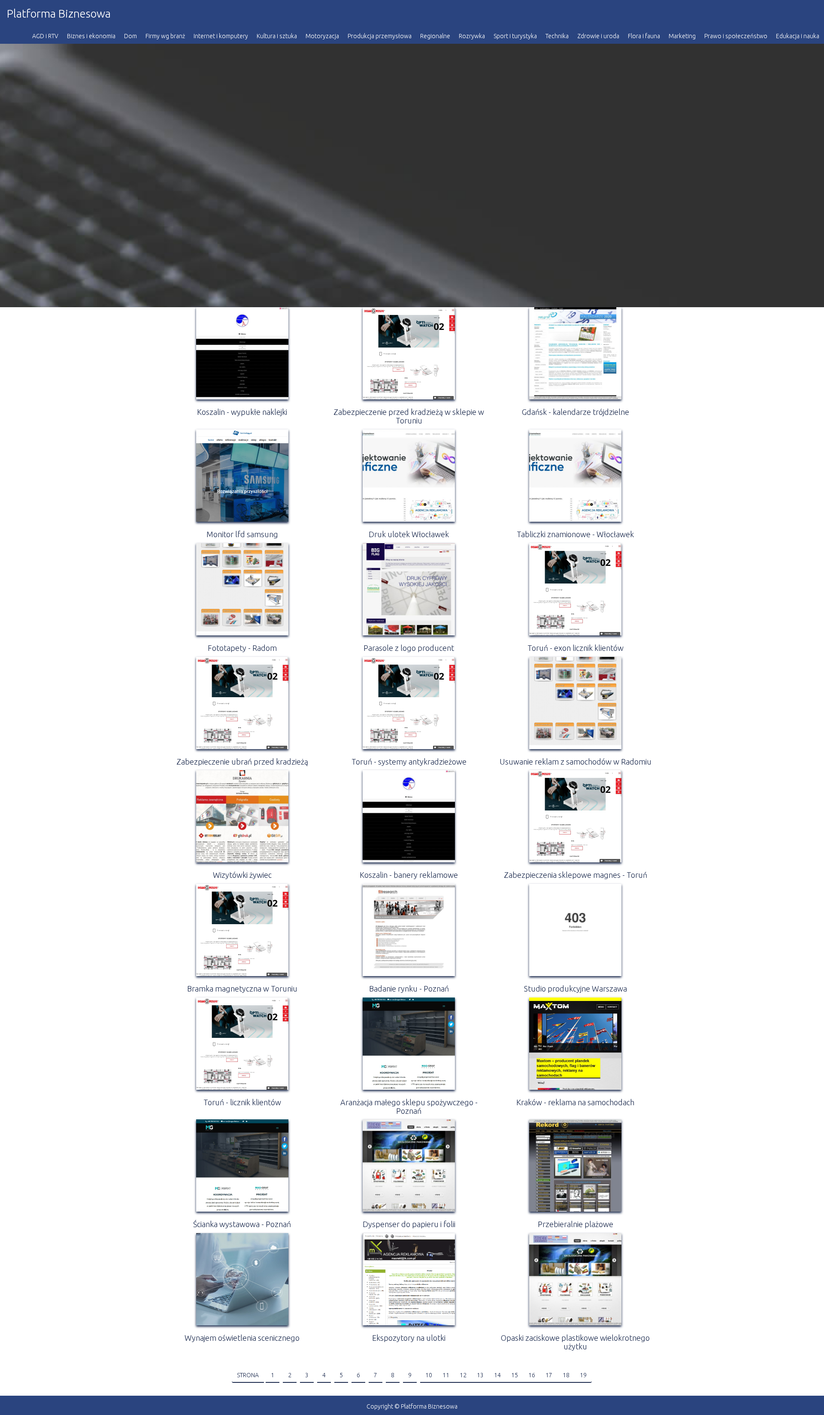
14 (497, 1375)
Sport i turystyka (515, 36)
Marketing (682, 36)
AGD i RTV (45, 36)
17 (548, 1375)
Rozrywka (472, 36)
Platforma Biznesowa (59, 13)
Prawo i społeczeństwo (735, 36)
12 (463, 1375)
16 (531, 1375)
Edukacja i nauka (797, 36)
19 (583, 1375)
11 (445, 1375)
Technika (557, 36)
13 (480, 1375)
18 (566, 1375)
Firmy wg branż (165, 36)
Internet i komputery (221, 36)
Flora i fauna (644, 36)
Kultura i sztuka (277, 36)
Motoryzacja (322, 36)
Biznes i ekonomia (91, 36)
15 (514, 1375)
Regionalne (435, 36)
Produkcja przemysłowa (380, 36)
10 (428, 1375)
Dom (130, 36)
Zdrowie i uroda (598, 36)
